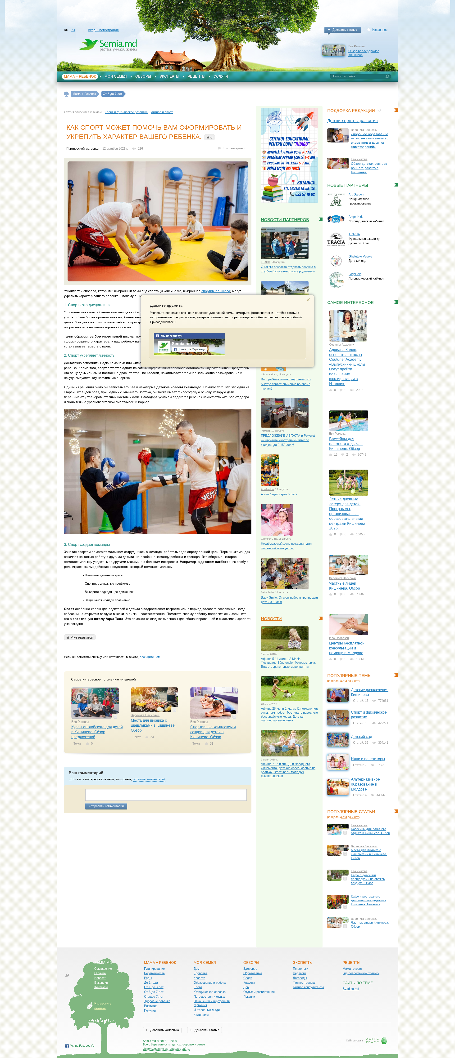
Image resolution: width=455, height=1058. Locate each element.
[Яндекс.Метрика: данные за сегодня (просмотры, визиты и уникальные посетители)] (218, 1041)
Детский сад (361, 737)
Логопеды (300, 978)
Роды (148, 978)
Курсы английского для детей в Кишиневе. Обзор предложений (97, 732)
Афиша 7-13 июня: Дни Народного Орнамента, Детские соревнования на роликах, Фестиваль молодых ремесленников (288, 770)
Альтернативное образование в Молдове (365, 784)
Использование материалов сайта (166, 1048)
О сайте (100, 973)
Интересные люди (207, 1010)
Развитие (150, 1006)
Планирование (154, 968)
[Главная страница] (66, 94)
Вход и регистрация (103, 30)
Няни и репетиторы (368, 759)
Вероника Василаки (145, 715)
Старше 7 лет (154, 996)
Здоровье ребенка (157, 1001)
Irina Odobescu (339, 638)
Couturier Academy (341, 344)
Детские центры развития (352, 120)
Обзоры (143, 76)
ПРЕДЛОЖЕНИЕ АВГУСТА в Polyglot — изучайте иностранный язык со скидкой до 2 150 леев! (288, 440)
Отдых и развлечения (259, 992)
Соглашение (103, 968)
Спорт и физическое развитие (126, 112)
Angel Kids (356, 216)
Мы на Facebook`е (82, 1045)
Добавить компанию (164, 1030)
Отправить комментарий (106, 806)
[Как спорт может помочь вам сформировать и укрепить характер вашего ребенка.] (157, 221)
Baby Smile (267, 592)
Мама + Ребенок (80, 76)
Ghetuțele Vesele (360, 256)
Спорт (198, 987)
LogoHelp (355, 274)
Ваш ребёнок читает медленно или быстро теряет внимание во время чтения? (286, 384)
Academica (267, 489)
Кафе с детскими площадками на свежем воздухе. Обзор (368, 879)
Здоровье (200, 973)
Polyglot (265, 430)
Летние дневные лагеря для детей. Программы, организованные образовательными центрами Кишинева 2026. (347, 513)
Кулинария (201, 1014)
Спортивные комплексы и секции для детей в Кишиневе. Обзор (213, 732)
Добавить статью (344, 29)
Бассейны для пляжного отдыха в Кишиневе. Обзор (346, 444)
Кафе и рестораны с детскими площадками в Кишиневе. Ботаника (368, 900)
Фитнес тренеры (304, 982)
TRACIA (265, 262)
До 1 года (151, 982)
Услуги (221, 76)
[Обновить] (379, 110)
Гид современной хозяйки (361, 973)
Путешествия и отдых (209, 996)
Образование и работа (210, 982)
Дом (197, 968)
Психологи (300, 968)
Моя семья (116, 76)
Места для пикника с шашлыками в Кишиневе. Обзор (153, 725)
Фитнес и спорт (162, 112)
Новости (271, 618)
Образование (252, 973)
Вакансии (101, 982)
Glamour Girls (269, 538)
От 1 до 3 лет (154, 987)
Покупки (150, 1010)
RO (73, 30)
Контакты (101, 987)
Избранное (379, 29)
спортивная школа (215, 291)
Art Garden (356, 194)
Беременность (154, 973)
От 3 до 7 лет (350, 681)
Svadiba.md (351, 989)
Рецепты (196, 76)
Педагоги (299, 973)
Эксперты (169, 76)
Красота (199, 978)
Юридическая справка (210, 992)
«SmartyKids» (269, 374)
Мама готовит (352, 968)
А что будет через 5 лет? (279, 494)
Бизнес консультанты (308, 987)
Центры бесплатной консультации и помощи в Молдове (346, 648)
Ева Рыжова (80, 722)
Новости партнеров (285, 219)
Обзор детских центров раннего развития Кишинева (369, 168)
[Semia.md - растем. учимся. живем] (189, 354)
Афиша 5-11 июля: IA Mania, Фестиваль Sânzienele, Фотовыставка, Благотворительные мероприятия (288, 662)
